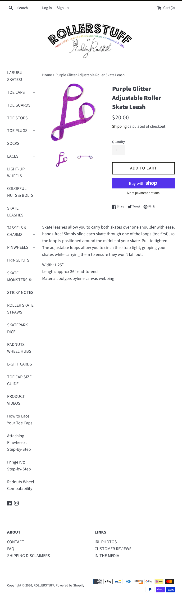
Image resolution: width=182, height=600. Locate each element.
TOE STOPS (21, 118)
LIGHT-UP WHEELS (16, 172)
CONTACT (15, 542)
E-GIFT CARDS (19, 364)
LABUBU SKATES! (15, 76)
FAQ (10, 549)
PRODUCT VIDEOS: (16, 400)
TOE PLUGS (21, 131)
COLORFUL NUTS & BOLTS (20, 192)
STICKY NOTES (20, 292)
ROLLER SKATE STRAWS (20, 308)
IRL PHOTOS (106, 542)
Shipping (119, 126)
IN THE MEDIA (107, 556)
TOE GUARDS (19, 105)
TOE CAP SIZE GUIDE (19, 380)
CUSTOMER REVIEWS (113, 549)
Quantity (118, 141)
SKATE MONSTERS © (19, 276)
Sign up (63, 7)
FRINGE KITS (18, 260)
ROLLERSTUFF (44, 585)
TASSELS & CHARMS (21, 231)
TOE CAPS (21, 92)
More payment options (143, 193)
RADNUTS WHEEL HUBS (19, 348)
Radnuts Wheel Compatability (20, 485)
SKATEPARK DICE (17, 328)
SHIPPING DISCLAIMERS (28, 556)
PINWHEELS (21, 247)
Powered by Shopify (70, 585)
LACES (21, 156)
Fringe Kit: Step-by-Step (19, 465)
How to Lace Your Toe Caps (19, 419)
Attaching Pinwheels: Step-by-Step (19, 443)
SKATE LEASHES (21, 211)
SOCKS (13, 143)
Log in (47, 7)
